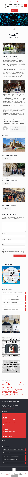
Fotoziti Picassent (18, 389)
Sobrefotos (21, 394)
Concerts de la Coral (17, 384)
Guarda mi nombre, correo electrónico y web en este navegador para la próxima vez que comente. (13, 252)
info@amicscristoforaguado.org (14, 1)
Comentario (5, 221)
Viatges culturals (8, 436)
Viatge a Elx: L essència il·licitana (10, 305)
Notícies (6, 426)
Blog (6, 417)
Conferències (6, 386)
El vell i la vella (14, 386)
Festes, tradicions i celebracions (11, 422)
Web (3, 244)
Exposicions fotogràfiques (8, 388)
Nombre (4, 233)
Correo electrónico (6, 239)
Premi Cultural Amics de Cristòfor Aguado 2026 (13, 292)
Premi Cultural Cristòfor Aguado (11, 392)
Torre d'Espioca (6, 395)
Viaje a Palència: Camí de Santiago (9, 155)
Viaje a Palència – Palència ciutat (9, 205)
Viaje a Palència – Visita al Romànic (10, 180)
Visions (12, 395)
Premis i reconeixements (10, 431)
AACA (4, 383)
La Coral (6, 424)
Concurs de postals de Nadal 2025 (10, 309)
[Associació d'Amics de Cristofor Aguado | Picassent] (14, 5)
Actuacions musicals (11, 382)
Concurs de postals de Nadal (11, 419)
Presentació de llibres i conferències (12, 434)
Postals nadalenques (9, 391)
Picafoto (6, 429)
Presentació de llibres (10, 394)
